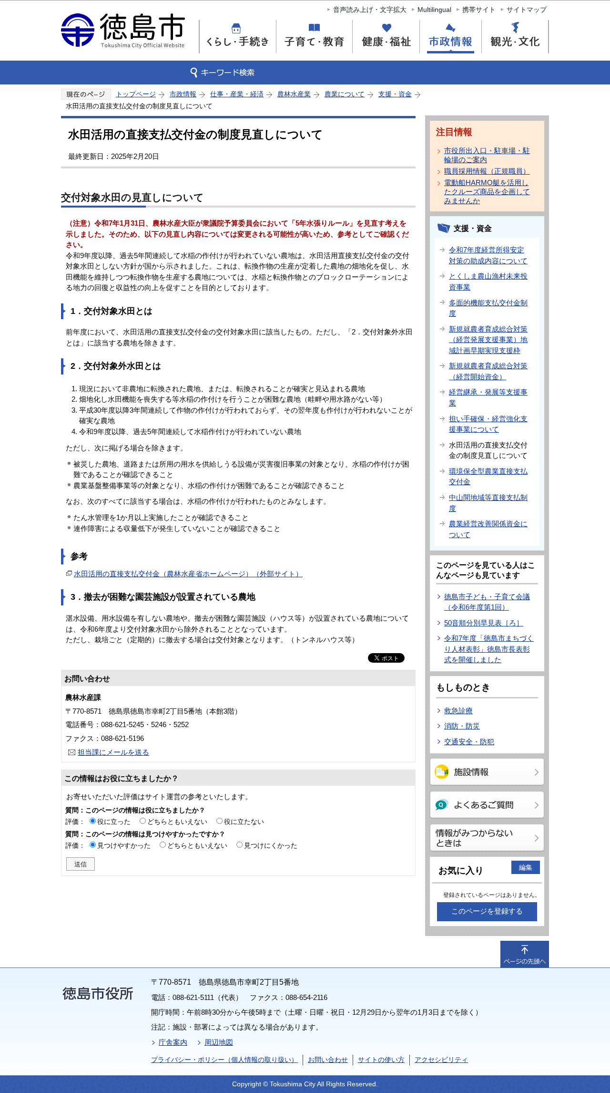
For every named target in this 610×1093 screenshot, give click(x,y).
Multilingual (434, 9)
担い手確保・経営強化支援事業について (488, 424)
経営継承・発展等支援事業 (488, 397)
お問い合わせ (328, 1059)
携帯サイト (479, 9)
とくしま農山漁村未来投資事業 (488, 281)
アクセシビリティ (441, 1059)
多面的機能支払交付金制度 (488, 308)
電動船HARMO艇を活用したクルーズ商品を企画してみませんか (487, 191)
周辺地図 (218, 1042)
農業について (345, 94)
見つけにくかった (270, 845)
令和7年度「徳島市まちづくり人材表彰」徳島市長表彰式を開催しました (489, 649)
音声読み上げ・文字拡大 (370, 9)
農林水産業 (294, 94)
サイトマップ (527, 9)
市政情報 (183, 94)
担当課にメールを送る (113, 752)
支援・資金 (395, 94)
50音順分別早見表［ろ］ (483, 623)
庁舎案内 (173, 1042)
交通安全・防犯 (469, 742)
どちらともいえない (177, 821)
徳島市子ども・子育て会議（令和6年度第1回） (487, 602)
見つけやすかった (124, 845)
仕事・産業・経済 (237, 94)
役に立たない (244, 821)
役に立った (114, 821)
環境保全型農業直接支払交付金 (488, 476)
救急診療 (458, 711)
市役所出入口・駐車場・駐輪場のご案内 (487, 155)
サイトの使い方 (381, 1059)
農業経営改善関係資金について (488, 529)
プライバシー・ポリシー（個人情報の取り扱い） (224, 1059)
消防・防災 (462, 726)
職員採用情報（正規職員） (487, 171)
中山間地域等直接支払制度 (488, 502)
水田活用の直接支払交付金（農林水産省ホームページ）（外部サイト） (188, 574)
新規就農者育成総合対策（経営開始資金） (488, 371)
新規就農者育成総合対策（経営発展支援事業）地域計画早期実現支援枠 (488, 339)
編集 (525, 867)
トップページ (136, 94)
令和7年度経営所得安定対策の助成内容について (488, 255)
